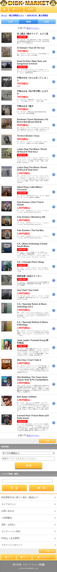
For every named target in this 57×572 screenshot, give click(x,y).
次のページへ (33, 28)
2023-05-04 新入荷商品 (37, 15)
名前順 (10, 22)
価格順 (28, 22)
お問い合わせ (7, 511)
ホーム (4, 15)
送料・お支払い (8, 524)
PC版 (41, 564)
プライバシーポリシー (12, 545)
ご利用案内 (6, 518)
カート (17, 9)
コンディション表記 (10, 531)
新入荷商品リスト (16, 15)
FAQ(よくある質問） (11, 538)
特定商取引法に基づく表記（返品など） (20, 497)
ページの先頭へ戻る (47, 441)
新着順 (46, 22)
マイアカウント (8, 504)
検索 (31, 9)
